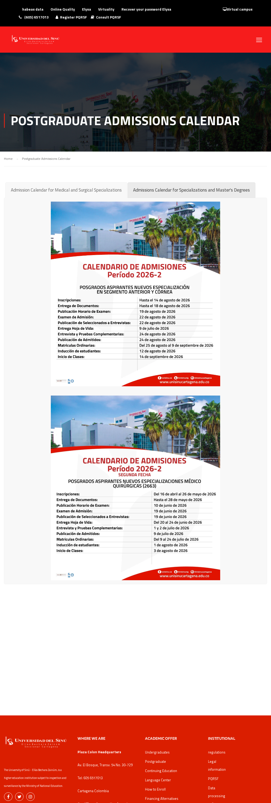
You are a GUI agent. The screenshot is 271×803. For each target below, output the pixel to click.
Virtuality (106, 9)
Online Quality (63, 9)
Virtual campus (239, 9)
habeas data (32, 9)
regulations (216, 752)
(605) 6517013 (36, 17)
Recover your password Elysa (146, 9)
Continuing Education (161, 770)
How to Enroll (155, 789)
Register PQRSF (73, 17)
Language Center (158, 780)
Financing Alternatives (161, 798)
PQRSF (213, 778)
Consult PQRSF (108, 17)
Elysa (86, 9)
